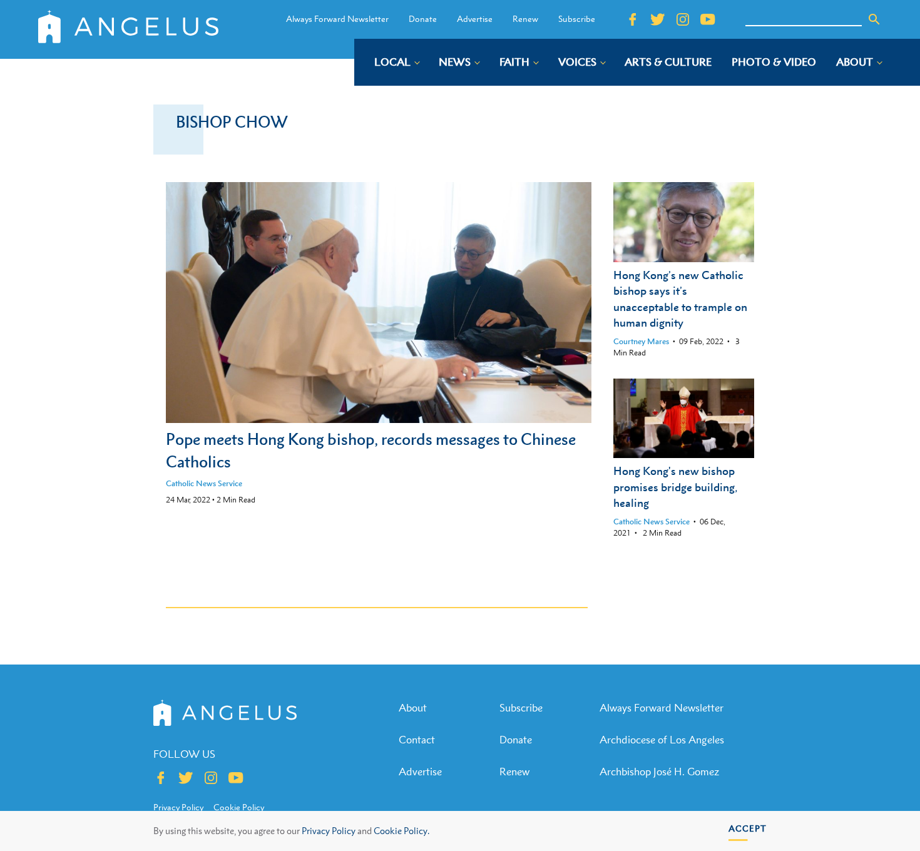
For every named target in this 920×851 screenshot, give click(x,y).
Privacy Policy (328, 831)
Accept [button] (747, 828)
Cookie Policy (238, 807)
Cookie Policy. (401, 831)
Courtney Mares (641, 341)
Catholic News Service (204, 483)
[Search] (874, 19)
